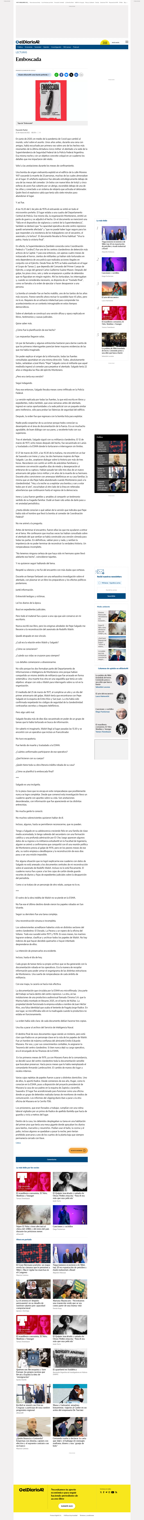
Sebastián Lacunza (108, 356)
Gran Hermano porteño (47, 2)
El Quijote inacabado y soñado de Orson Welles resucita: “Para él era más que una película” (69, 1196)
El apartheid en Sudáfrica (65, 1369)
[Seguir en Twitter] (101, 1492)
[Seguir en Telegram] (106, 1492)
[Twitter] (71, 75)
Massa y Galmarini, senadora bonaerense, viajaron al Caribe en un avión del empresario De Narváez (70, 1407)
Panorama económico (35, 2)
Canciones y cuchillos (63, 1226)
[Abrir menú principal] (126, 42)
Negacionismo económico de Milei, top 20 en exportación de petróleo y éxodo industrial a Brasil (70, 1267)
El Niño (121, 2)
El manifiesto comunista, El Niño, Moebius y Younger (31, 1194)
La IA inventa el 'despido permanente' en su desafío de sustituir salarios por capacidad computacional (30, 1304)
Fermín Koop (57, 1308)
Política (20, 47)
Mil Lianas (67, 47)
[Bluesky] (66, 75)
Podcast (76, 47)
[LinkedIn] (76, 75)
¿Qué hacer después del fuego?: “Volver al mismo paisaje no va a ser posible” (102, 642)
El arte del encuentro (110, 297)
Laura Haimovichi (107, 301)
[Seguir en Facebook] (103, 1492)
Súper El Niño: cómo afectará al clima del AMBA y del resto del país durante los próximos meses (32, 1229)
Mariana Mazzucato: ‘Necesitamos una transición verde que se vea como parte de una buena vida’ (68, 1303)
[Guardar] (81, 75)
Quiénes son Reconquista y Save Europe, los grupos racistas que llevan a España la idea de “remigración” (31, 1373)
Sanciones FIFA (104, 2)
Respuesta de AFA (113, 2)
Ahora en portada (24, 1239)
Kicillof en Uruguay (79, 2)
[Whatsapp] (56, 75)
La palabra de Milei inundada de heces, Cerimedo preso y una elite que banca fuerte (113, 350)
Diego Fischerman (59, 1229)
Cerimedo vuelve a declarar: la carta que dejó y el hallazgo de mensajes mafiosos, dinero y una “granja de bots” (69, 1442)
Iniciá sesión (115, 42)
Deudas (97, 2)
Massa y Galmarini (89, 2)
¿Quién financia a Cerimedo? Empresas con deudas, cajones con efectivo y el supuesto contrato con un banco (32, 1442)
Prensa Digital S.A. (55, 1515)
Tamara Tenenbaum (23, 1198)
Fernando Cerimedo (59, 2)
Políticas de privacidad (70, 1515)
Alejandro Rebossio (59, 1273)
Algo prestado (127, 2)
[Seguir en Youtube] (112, 1492)
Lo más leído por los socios (27, 1168)
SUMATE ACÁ (67, 1506)
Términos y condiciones (87, 1515)
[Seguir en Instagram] (109, 1492)
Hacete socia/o (105, 42)
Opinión (46, 47)
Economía (28, 47)
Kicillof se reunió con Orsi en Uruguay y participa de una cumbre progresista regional (33, 1407)
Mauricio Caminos (22, 1275)
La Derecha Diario (69, 2)
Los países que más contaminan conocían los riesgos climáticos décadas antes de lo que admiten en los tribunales (102, 655)
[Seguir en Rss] (116, 1492)
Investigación (56, 47)
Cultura (18, 1143)
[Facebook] (61, 75)
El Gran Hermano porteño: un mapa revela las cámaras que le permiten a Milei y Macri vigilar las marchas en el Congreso (33, 1269)
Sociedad (38, 47)
